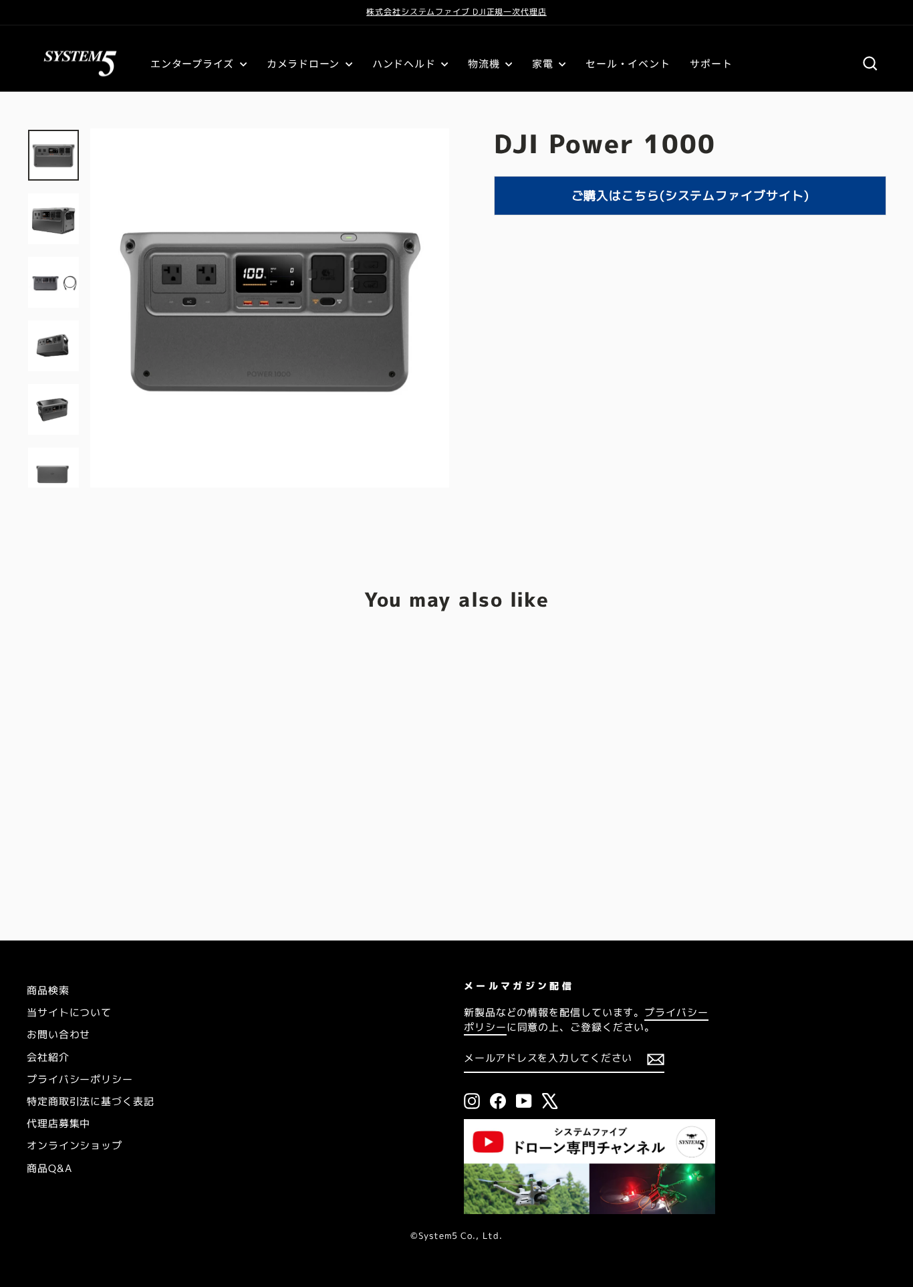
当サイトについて (69, 1012)
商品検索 (48, 990)
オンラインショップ (74, 1145)
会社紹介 (48, 1057)
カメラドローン (304, 63)
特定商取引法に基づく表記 (90, 1101)
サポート (711, 63)
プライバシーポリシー (80, 1079)
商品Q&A (49, 1168)
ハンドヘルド (405, 63)
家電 (543, 63)
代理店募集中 (58, 1123)
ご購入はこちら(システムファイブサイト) (690, 195)
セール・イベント (627, 63)
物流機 (485, 63)
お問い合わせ (58, 1034)
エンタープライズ (193, 63)
